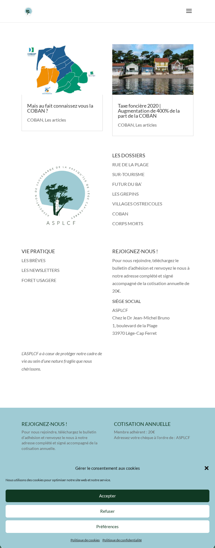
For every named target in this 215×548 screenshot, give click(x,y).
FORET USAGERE (39, 280)
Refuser (107, 511)
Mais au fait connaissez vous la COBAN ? (60, 108)
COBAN (35, 119)
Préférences (107, 526)
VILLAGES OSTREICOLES (137, 203)
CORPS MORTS (127, 223)
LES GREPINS (125, 193)
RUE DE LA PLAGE (130, 164)
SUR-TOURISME (128, 174)
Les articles (55, 119)
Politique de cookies (85, 540)
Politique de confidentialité (122, 540)
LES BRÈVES (33, 260)
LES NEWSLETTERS (40, 270)
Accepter (107, 495)
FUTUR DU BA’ (127, 184)
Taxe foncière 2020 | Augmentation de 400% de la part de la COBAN (149, 111)
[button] (206, 468)
